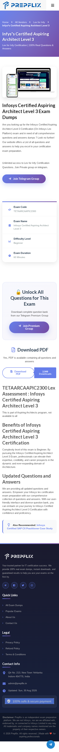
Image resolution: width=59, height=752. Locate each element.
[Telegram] (5, 585)
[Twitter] (23, 585)
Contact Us (11, 623)
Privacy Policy (13, 642)
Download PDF (20, 372)
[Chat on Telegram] (51, 744)
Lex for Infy (39, 22)
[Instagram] (32, 585)
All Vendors (21, 22)
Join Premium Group (31, 327)
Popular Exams (13, 611)
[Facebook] (14, 585)
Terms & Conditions (16, 654)
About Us (10, 617)
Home (5, 22)
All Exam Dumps (14, 605)
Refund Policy (13, 648)
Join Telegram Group (26, 178)
